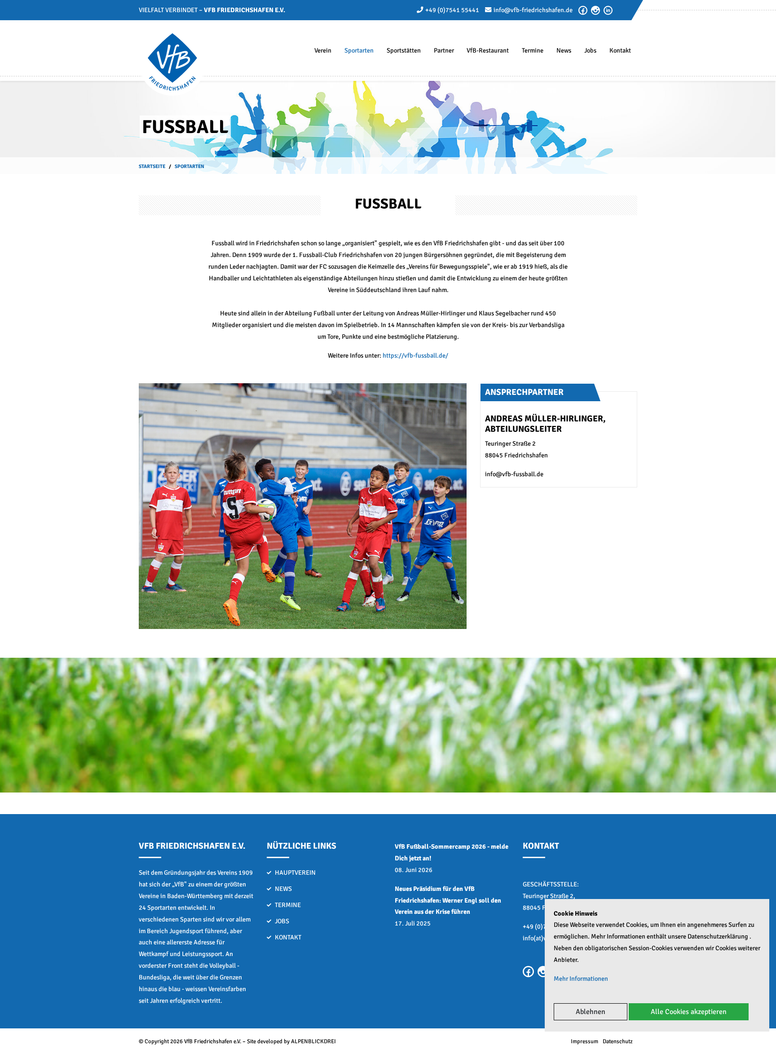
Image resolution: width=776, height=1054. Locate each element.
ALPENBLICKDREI (313, 1041)
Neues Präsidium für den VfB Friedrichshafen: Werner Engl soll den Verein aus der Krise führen (448, 900)
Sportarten (359, 50)
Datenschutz (618, 1041)
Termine (532, 50)
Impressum (584, 1041)
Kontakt (620, 50)
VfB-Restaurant (488, 50)
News (563, 50)
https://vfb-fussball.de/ (415, 355)
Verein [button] (322, 50)
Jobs (590, 50)
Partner (444, 50)
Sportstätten (404, 50)
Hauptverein (295, 872)
